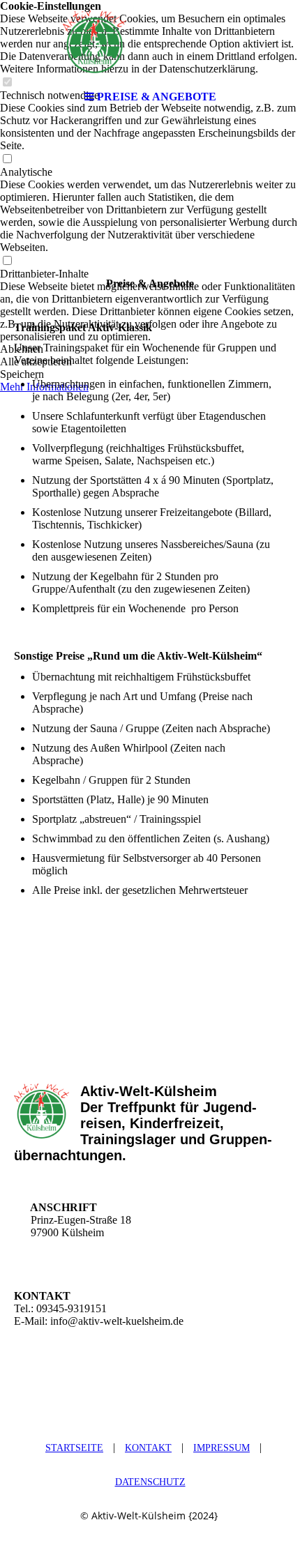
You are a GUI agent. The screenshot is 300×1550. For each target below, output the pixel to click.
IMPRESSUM (221, 1448)
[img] (150, 42)
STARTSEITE (74, 1448)
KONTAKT (148, 1448)
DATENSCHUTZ (150, 1482)
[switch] (7, 159)
